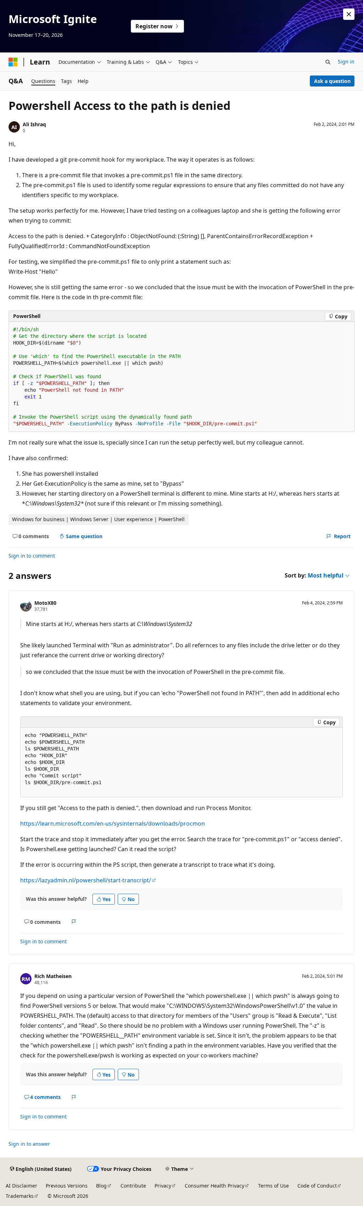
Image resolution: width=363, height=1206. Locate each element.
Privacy (163, 1185)
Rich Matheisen (53, 976)
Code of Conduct (317, 1185)
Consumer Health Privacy (214, 1185)
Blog (101, 1185)
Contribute (133, 1185)
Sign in (346, 61)
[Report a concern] (74, 921)
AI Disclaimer (21, 1185)
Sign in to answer (29, 1143)
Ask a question (332, 81)
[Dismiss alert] (348, 14)
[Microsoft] (13, 62)
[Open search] (328, 62)
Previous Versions (67, 1185)
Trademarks (20, 1196)
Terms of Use (273, 1185)
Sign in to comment (32, 555)
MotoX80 (45, 602)
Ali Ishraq (34, 124)
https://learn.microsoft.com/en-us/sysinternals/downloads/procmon (112, 823)
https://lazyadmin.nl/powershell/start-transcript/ (85, 880)
